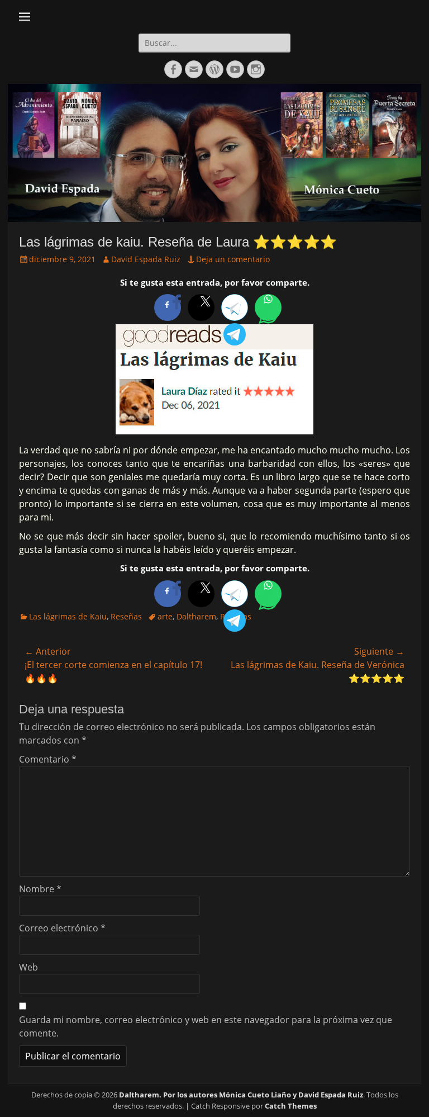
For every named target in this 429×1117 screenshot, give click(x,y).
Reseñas (126, 616)
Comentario (48, 759)
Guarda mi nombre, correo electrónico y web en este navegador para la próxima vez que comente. (205, 1026)
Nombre (40, 889)
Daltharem (196, 616)
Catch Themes (291, 1106)
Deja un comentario (233, 259)
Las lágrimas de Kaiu (68, 616)
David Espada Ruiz (145, 259)
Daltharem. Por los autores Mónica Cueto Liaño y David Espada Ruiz (241, 1095)
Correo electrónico (62, 928)
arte (165, 616)
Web (28, 967)
